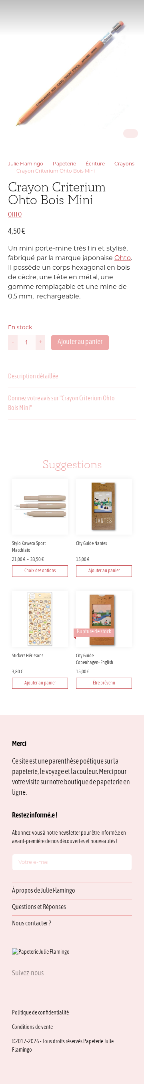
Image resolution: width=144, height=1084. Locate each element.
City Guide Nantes (91, 543)
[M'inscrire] (124, 864)
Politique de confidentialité (40, 1013)
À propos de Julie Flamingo (43, 891)
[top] (120, 1024)
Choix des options (40, 571)
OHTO (15, 215)
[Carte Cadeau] (92, 17)
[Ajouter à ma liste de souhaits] (131, 232)
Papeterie (64, 164)
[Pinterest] (53, 991)
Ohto (122, 258)
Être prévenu (104, 683)
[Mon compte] (105, 17)
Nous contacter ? (31, 924)
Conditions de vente (32, 1027)
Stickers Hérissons (27, 656)
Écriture (95, 164)
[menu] (130, 17)
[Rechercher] (80, 17)
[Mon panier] (117, 17)
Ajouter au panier (80, 342)
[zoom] (72, 72)
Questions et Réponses (39, 907)
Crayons (124, 164)
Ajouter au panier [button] (104, 571)
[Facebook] (34, 991)
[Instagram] (15, 991)
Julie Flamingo (25, 164)
